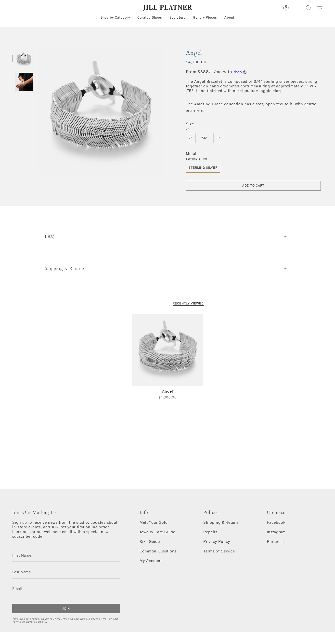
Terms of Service (24, 621)
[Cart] (319, 8)
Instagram (276, 532)
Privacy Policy (101, 618)
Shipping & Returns (65, 268)
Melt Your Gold (154, 522)
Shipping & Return (220, 522)
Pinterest (275, 541)
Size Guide (150, 541)
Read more (196, 111)
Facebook (276, 522)
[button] (308, 8)
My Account (151, 560)
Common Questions (158, 551)
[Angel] (168, 350)
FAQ (50, 236)
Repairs (210, 532)
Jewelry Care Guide (157, 532)
